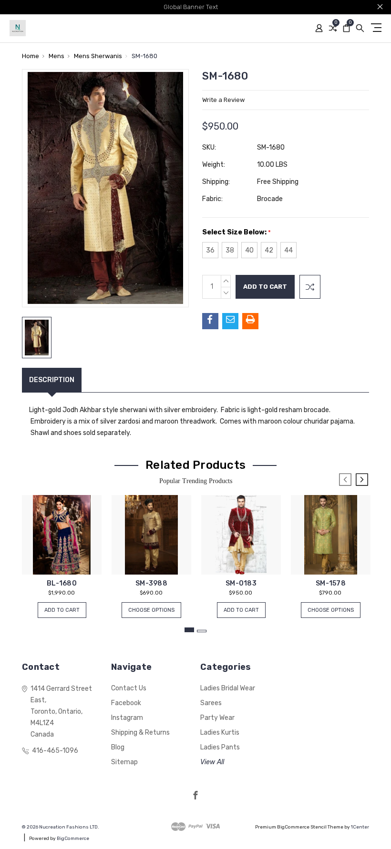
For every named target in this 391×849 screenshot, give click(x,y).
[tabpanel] (62, 551)
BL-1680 (62, 583)
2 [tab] (201, 631)
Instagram (127, 718)
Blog (117, 747)
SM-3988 (151, 583)
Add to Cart (62, 610)
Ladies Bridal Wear (227, 688)
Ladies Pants (220, 747)
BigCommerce (73, 838)
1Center (360, 827)
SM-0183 (241, 583)
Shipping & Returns (140, 732)
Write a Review (223, 99)
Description (51, 380)
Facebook (126, 703)
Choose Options (151, 610)
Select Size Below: (236, 232)
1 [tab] (189, 629)
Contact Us (128, 688)
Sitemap (124, 762)
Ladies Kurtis (219, 732)
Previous (345, 479)
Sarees (211, 703)
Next (362, 479)
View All (212, 762)
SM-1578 (331, 583)
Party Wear (217, 718)
